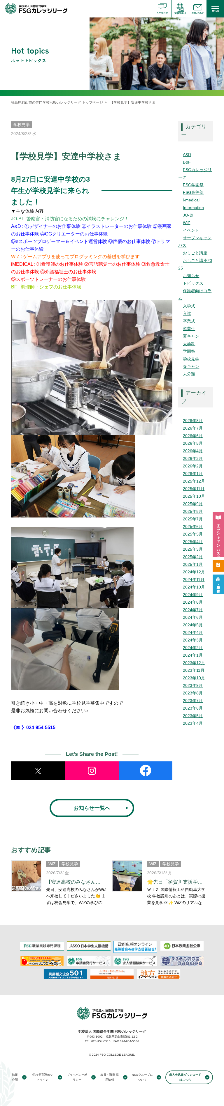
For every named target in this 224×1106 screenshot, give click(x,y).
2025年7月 (193, 519)
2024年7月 (193, 609)
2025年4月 (193, 541)
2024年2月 (193, 647)
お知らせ (191, 275)
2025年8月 (193, 511)
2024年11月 (193, 579)
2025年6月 (193, 526)
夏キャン (191, 336)
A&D (187, 154)
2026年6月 (193, 435)
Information (193, 207)
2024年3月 (193, 640)
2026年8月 (193, 420)
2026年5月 (193, 443)
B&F (187, 162)
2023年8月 (193, 693)
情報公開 (15, 1077)
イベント (191, 230)
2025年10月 (194, 496)
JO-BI (188, 215)
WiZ (186, 222)
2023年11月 (193, 670)
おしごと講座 (195, 253)
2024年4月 (193, 632)
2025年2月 (193, 556)
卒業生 (189, 328)
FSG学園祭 (193, 184)
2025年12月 (194, 481)
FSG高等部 (193, 192)
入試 (187, 313)
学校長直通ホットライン (42, 1077)
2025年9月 (193, 503)
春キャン (191, 366)
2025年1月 (193, 564)
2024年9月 (193, 594)
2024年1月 (193, 655)
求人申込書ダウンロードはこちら (185, 1077)
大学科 (189, 343)
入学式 (189, 306)
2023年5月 (193, 715)
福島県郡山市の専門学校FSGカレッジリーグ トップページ (57, 102)
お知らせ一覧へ (92, 808)
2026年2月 (193, 466)
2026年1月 (193, 473)
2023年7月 (193, 700)
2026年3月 (193, 458)
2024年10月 (194, 587)
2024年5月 (193, 625)
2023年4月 (193, 723)
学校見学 (191, 359)
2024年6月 (193, 617)
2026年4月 (193, 451)
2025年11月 (193, 488)
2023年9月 (193, 685)
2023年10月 (194, 678)
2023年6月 (193, 708)
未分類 (189, 374)
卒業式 (189, 321)
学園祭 (189, 351)
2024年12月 (194, 572)
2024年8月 (193, 602)
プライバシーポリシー (77, 1077)
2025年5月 (193, 534)
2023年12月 (194, 662)
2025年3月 (193, 549)
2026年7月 (193, 428)
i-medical (191, 200)
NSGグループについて (142, 1077)
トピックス (193, 283)
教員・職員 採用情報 (109, 1077)
